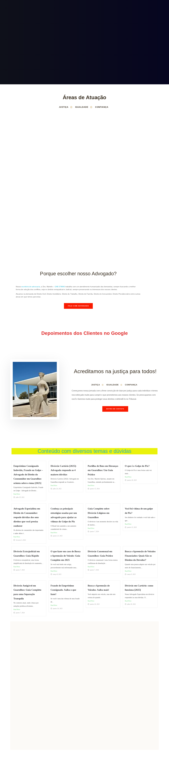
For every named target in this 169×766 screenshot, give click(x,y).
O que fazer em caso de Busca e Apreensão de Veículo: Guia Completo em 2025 (66, 555)
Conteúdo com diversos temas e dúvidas (84, 451)
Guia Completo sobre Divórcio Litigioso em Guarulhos (98, 512)
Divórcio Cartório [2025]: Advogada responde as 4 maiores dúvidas (63, 470)
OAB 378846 (60, 287)
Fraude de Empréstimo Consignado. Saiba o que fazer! (63, 589)
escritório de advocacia (30, 287)
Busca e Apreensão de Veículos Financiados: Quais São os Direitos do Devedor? (140, 555)
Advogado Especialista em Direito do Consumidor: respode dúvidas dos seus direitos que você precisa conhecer (26, 517)
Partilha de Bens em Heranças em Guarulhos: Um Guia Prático (103, 470)
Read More (16, 494)
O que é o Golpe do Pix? (137, 466)
